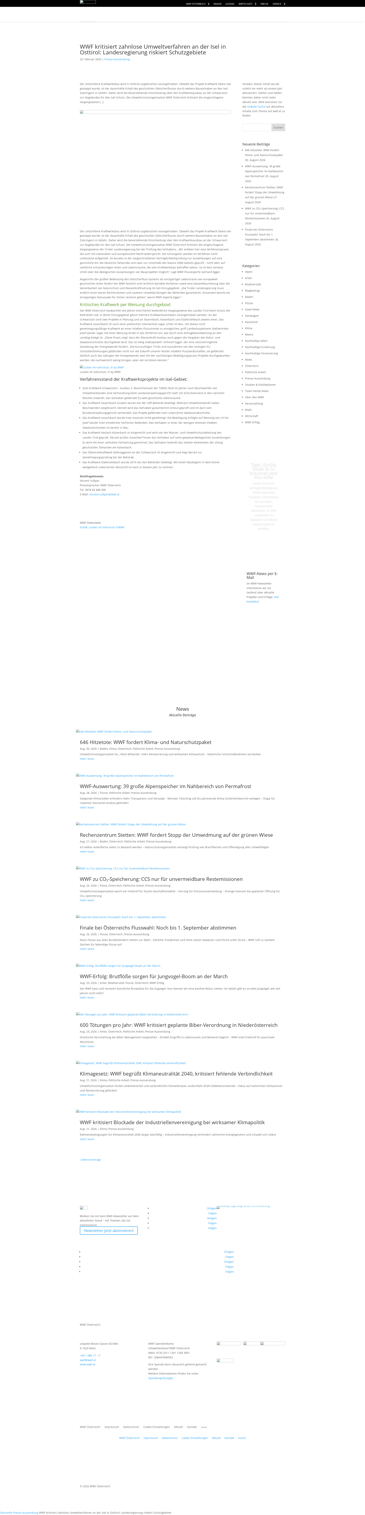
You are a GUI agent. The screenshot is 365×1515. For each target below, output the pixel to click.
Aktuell (272, 10)
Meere (249, 334)
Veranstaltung (254, 403)
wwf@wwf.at (88, 1360)
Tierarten (166, 14)
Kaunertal (251, 322)
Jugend (230, 4)
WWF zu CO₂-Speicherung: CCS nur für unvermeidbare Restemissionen (264, 213)
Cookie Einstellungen (156, 1427)
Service (277, 4)
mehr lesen (87, 759)
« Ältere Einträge (90, 1159)
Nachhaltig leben (125, 22)
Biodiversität (253, 284)
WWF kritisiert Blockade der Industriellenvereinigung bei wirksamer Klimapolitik (172, 1122)
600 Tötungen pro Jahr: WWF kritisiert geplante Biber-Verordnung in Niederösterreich (179, 1025)
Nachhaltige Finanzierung (261, 353)
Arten (248, 278)
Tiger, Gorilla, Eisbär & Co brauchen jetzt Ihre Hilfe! (264, 471)
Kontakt (192, 1427)
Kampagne (252, 315)
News (248, 359)
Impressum (112, 1427)
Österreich (252, 366)
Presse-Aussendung (117, 59)
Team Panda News (257, 391)
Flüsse (249, 303)
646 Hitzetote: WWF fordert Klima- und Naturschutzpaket (145, 742)
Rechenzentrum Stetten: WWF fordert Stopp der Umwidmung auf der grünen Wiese (264, 192)
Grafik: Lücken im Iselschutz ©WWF (102, 527)
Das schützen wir (125, 14)
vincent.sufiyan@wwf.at (104, 494)
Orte (191, 14)
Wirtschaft (245, 4)
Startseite (6, 1512)
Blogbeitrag (252, 290)
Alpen (248, 272)
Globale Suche (256, 106)
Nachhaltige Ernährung (260, 347)
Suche (242, 1438)
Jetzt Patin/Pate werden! (264, 546)
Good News (252, 309)
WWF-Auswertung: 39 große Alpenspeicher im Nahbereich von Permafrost (264, 171)
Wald (248, 410)
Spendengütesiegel (160, 1378)
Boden (249, 297)
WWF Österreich (196, 4)
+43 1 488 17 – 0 (90, 1355)
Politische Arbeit (255, 372)
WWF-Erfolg (252, 422)
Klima (248, 328)
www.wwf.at (87, 1364)
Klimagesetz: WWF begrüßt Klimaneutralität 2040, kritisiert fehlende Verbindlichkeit (176, 1073)
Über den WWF (254, 397)
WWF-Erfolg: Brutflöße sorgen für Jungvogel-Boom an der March (154, 976)
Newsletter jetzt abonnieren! (109, 1230)
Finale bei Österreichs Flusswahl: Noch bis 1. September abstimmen (259, 234)
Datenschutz (131, 1427)
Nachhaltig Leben (256, 341)
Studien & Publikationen (260, 384)
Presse (264, 4)
